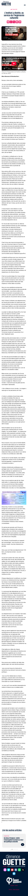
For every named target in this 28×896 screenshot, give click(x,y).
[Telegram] (14, 873)
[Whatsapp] (19, 869)
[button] (24, 5)
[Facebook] (15, 869)
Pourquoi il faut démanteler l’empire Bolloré (12, 839)
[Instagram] (5, 869)
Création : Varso (14, 885)
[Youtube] (12, 869)
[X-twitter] (23, 869)
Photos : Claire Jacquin (14, 889)
